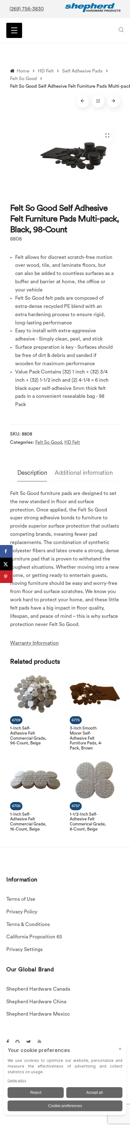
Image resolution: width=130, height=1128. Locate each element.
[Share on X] (6, 564)
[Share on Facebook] (6, 551)
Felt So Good (23, 78)
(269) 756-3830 (26, 8)
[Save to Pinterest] (6, 576)
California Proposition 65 (34, 936)
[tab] (32, 473)
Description (32, 473)
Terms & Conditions (28, 924)
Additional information (84, 473)
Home (23, 71)
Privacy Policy (21, 911)
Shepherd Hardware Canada (38, 989)
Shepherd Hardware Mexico (38, 1014)
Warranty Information (34, 643)
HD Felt (46, 71)
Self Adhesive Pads (82, 71)
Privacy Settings (24, 949)
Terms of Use (20, 899)
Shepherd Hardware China (36, 1001)
